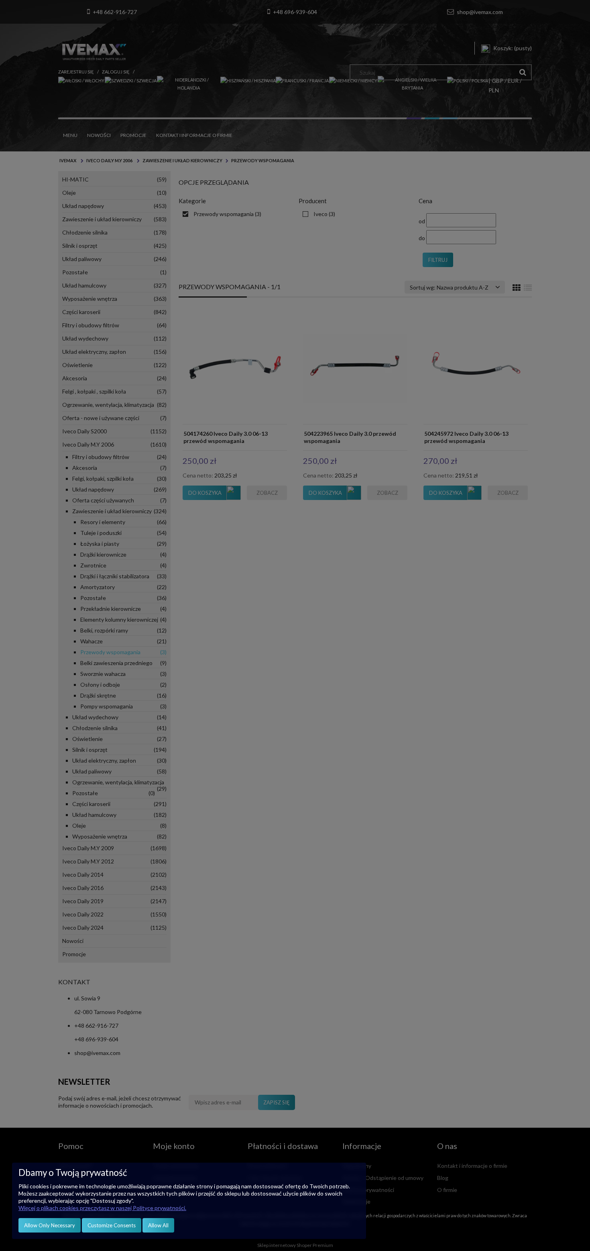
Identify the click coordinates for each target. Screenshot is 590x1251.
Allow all (158, 1225)
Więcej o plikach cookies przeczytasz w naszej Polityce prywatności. (102, 1207)
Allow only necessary (49, 1225)
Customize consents (111, 1225)
